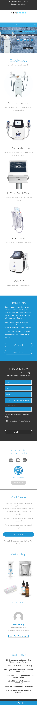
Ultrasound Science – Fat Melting (19, 666)
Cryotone (18, 280)
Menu (17, 25)
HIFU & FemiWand (18, 193)
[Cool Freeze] (18, 14)
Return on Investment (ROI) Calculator (18, 687)
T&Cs (7, 417)
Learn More (28, 48)
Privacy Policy (21, 414)
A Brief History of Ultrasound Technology (19, 682)
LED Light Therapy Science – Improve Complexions (18, 670)
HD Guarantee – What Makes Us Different (18, 691)
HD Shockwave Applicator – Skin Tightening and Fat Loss (18, 661)
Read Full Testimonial (18, 636)
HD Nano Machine (18, 148)
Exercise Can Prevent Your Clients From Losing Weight (19, 676)
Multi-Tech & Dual (18, 103)
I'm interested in (10, 405)
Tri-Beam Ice (18, 238)
